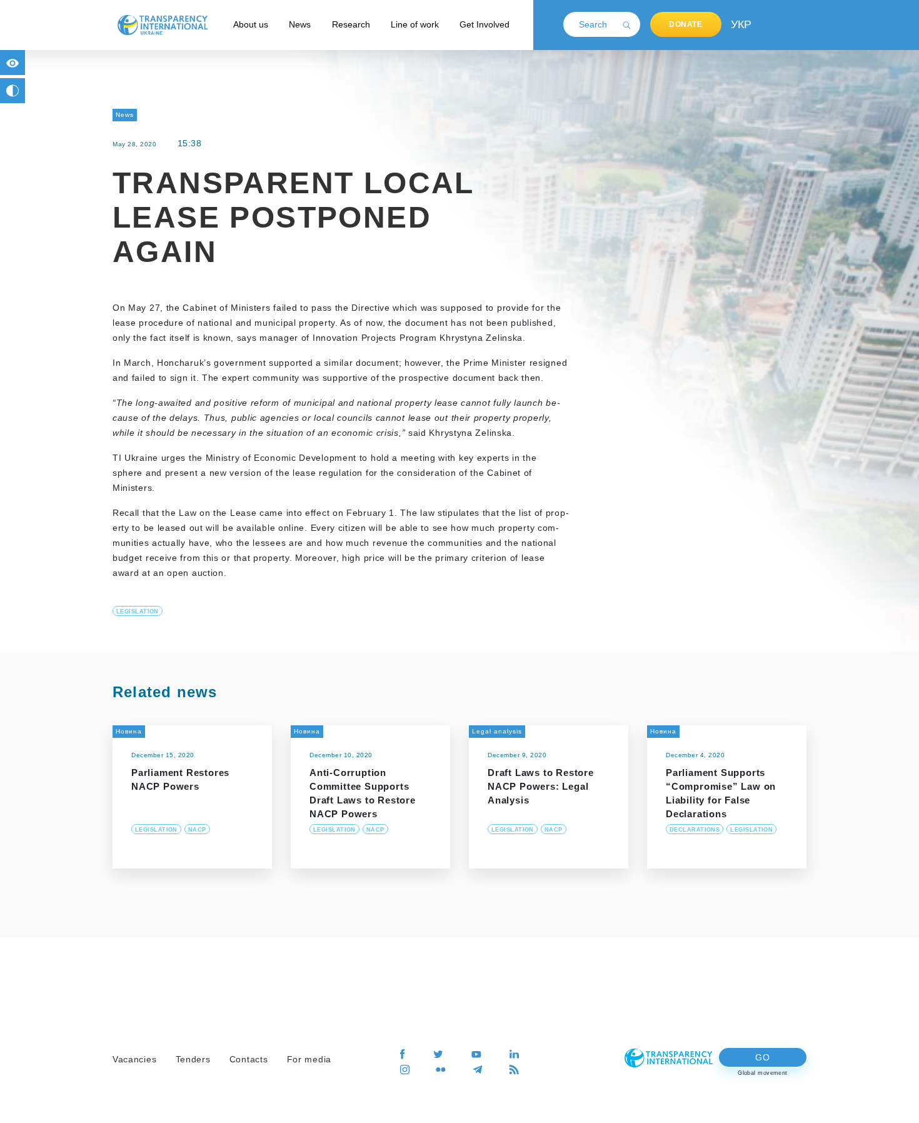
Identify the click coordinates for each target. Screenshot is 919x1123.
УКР (740, 24)
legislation (137, 611)
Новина (129, 731)
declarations (695, 830)
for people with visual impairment (12, 62)
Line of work (415, 24)
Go (762, 1057)
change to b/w (12, 90)
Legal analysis (497, 731)
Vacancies (134, 1059)
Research (351, 24)
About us (250, 24)
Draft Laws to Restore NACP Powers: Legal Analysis (541, 786)
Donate (686, 24)
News (300, 24)
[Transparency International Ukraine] (163, 24)
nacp (197, 830)
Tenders (193, 1059)
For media (309, 1059)
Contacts (248, 1059)
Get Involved (485, 24)
